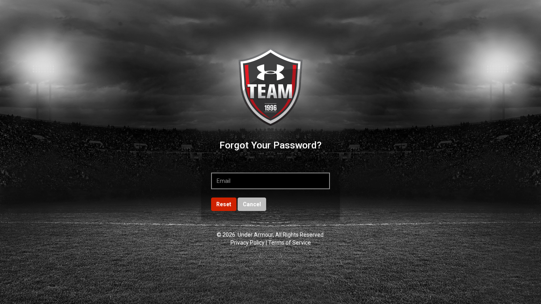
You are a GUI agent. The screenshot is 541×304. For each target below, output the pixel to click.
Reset (223, 204)
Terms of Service (289, 242)
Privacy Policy (247, 242)
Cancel (252, 204)
